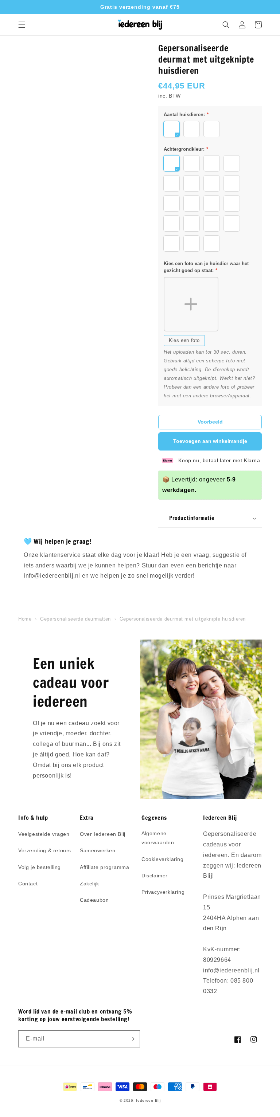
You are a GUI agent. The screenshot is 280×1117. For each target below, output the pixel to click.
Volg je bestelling (39, 867)
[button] (22, 25)
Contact (28, 883)
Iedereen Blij (148, 1100)
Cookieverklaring (162, 859)
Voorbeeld (210, 422)
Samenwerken (98, 850)
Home (24, 619)
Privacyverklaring (162, 892)
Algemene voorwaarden (157, 837)
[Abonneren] (132, 1038)
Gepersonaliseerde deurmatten (75, 619)
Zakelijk (89, 883)
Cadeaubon (94, 900)
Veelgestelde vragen (43, 834)
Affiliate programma (104, 867)
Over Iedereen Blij (102, 834)
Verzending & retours (44, 850)
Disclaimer (154, 875)
